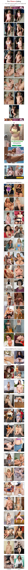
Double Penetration (9, 481)
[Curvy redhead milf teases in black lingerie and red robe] (19, 271)
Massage (9, 364)
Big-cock (19, 422)
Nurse (19, 568)
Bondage (9, 378)
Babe (19, 554)
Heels (9, 437)
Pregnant (9, 525)
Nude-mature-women (8, 408)
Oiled (19, 393)
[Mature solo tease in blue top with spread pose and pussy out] (19, 244)
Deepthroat (9, 539)
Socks (19, 481)
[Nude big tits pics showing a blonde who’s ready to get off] (19, 204)
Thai (19, 452)
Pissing (19, 378)
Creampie (9, 568)
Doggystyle (19, 539)
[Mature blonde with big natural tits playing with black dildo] (19, 326)
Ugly (9, 393)
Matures (14, 1)
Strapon (19, 466)
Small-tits (9, 554)
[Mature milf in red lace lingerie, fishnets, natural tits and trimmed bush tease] (9, 231)
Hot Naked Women (9, 510)
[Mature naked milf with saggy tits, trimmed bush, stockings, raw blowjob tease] (19, 217)
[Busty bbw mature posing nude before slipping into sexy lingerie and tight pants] (9, 326)
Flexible (19, 408)
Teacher (9, 422)
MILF (19, 495)
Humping (9, 466)
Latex (9, 452)
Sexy (19, 525)
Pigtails (19, 364)
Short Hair (19, 510)
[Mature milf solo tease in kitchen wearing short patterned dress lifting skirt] (9, 244)
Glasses (19, 437)
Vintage (8, 495)
